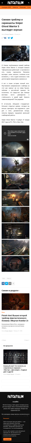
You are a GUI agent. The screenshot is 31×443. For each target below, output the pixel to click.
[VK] (5, 38)
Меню (2, 3)
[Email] (9, 283)
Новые (4, 340)
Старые (26, 340)
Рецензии (23, 7)
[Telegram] (8, 38)
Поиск (28, 3)
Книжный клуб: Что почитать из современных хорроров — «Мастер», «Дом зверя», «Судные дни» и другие (15, 369)
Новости (15, 7)
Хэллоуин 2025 (6, 7)
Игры (3, 278)
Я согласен (7, 439)
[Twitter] (12, 38)
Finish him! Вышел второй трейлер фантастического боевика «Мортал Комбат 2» (15, 318)
